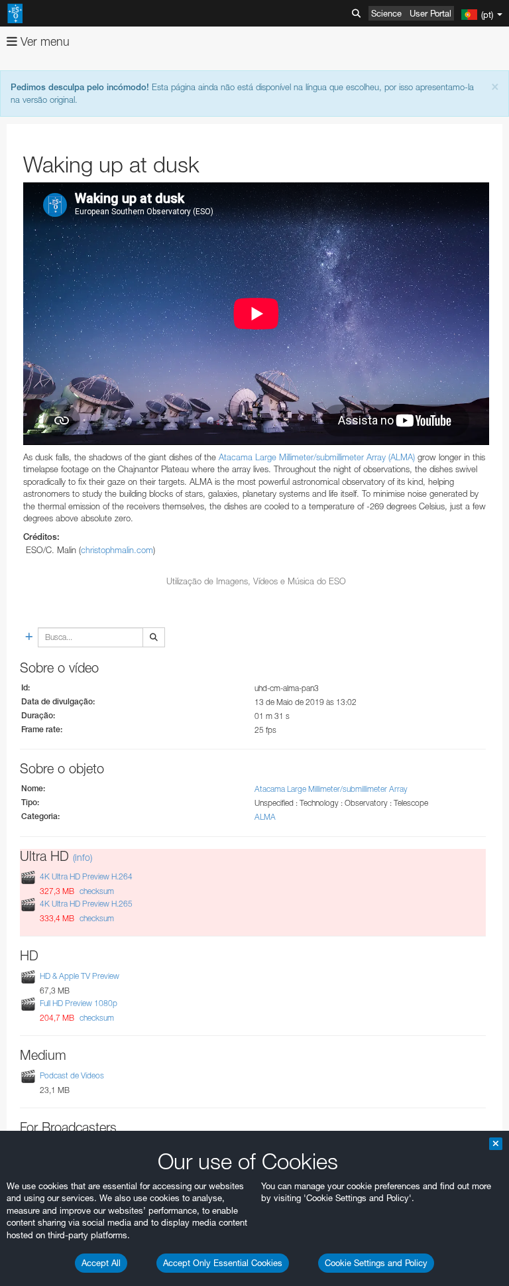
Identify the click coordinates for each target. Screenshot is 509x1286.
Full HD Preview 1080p (78, 1003)
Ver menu (43, 41)
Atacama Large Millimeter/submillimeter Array (331, 789)
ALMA (265, 817)
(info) (82, 857)
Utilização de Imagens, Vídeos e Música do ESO (256, 581)
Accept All (101, 1262)
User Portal (430, 13)
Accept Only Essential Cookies (222, 1262)
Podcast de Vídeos (72, 1075)
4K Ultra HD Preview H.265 (86, 904)
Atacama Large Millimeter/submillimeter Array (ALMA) (317, 457)
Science (386, 13)
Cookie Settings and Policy (376, 1262)
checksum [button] (96, 891)
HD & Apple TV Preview (79, 976)
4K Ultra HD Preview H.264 (86, 876)
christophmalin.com (117, 550)
